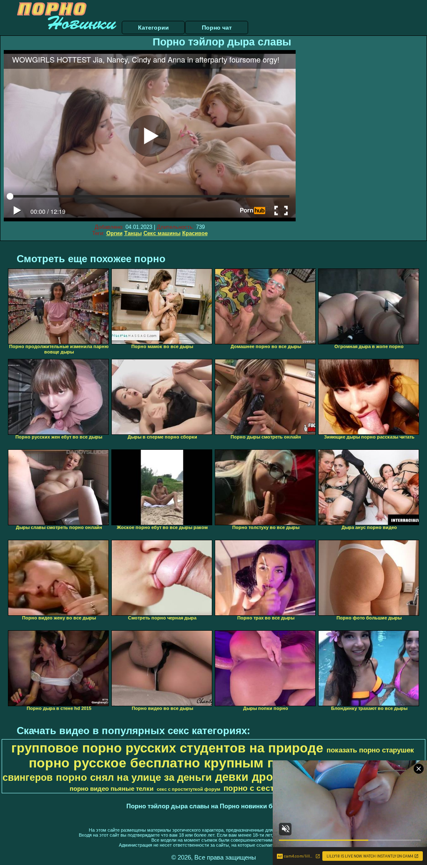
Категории (153, 27)
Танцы (133, 233)
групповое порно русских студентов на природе (167, 748)
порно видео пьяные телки (111, 788)
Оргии (114, 233)
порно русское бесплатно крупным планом (173, 762)
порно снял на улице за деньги (134, 777)
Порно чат (217, 27)
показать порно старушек (370, 750)
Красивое (195, 233)
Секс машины (162, 233)
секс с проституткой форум (188, 789)
